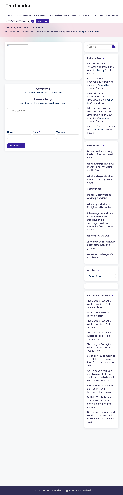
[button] (42, 21)
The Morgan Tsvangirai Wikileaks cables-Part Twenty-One (99, 347)
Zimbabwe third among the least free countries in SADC (100, 154)
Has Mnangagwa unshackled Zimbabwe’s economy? (100, 82)
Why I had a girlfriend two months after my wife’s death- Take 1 (100, 167)
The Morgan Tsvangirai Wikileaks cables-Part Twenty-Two (99, 336)
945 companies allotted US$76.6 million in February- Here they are (100, 389)
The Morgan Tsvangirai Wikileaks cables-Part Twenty (99, 324)
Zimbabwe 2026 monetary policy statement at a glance (101, 245)
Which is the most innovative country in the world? (100, 67)
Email (36, 132)
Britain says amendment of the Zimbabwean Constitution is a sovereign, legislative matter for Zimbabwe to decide (100, 221)
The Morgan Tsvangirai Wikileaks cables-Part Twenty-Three (99, 304)
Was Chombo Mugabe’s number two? (100, 256)
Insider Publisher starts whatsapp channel (99, 196)
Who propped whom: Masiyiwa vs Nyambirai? (99, 206)
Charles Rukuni (95, 88)
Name (11, 132)
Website (60, 132)
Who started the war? (98, 235)
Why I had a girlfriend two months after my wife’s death (100, 179)
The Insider (18, 5)
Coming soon (94, 188)
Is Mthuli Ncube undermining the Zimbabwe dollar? (96, 96)
